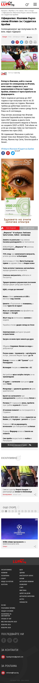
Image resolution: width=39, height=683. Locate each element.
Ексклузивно (7, 494)
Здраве (22, 573)
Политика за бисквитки (6, 615)
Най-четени (28, 228)
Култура (4, 584)
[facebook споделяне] (13, 42)
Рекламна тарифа (8, 608)
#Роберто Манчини (9, 149)
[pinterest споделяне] (17, 42)
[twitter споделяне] (21, 42)
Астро (22, 599)
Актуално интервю (27, 596)
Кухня (22, 579)
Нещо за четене (7, 581)
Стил (21, 587)
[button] (3, 511)
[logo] (7, 4)
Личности (23, 602)
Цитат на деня (25, 593)
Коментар (23, 584)
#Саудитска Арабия (26, 149)
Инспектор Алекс (26, 576)
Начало (4, 11)
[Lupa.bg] (4, 74)
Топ (26, 11)
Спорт (31, 11)
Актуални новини (27, 581)
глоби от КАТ (6, 619)
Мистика (23, 590)
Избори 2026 (6, 628)
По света (19, 11)
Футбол (12, 11)
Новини (4, 573)
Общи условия (7, 611)
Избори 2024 (6, 625)
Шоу (21, 570)
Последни (11, 228)
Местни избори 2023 (9, 622)
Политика (5, 576)
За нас (3, 605)
